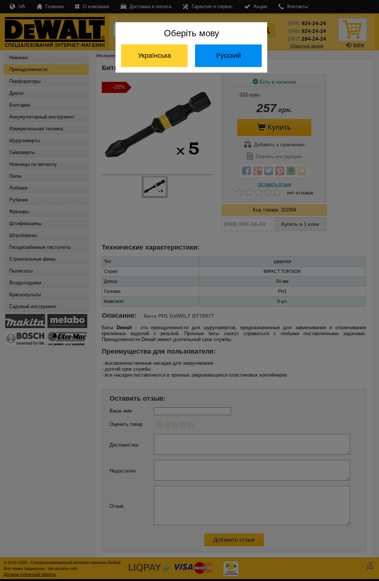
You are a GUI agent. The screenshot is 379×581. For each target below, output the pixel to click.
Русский (228, 55)
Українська (154, 55)
